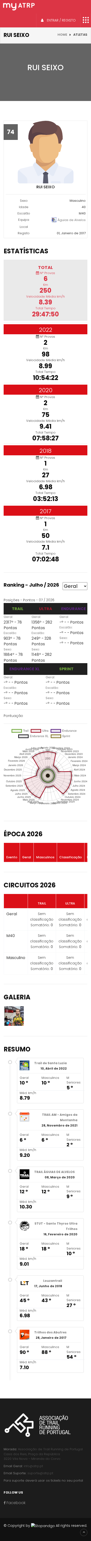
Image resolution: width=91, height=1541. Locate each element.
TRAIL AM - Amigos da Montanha (59, 1117)
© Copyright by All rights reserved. (45, 1525)
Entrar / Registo (61, 20)
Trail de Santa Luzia (50, 1063)
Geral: (8, 616)
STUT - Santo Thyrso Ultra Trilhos (55, 1226)
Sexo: (8, 649)
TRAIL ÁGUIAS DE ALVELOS (54, 1172)
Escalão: (10, 633)
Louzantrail (52, 1281)
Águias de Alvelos (71, 220)
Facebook (15, 1503)
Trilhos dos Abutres (50, 1332)
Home (62, 34)
